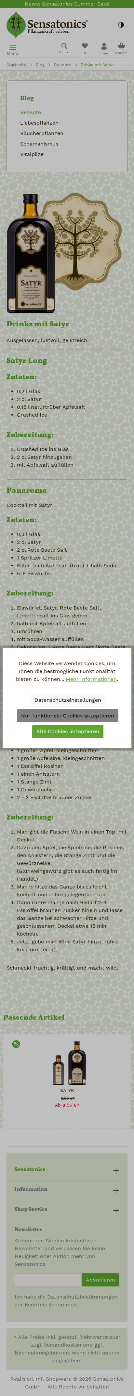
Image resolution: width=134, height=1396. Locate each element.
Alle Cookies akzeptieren (67, 731)
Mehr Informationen (91, 679)
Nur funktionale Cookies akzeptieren (67, 716)
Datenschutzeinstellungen (67, 700)
